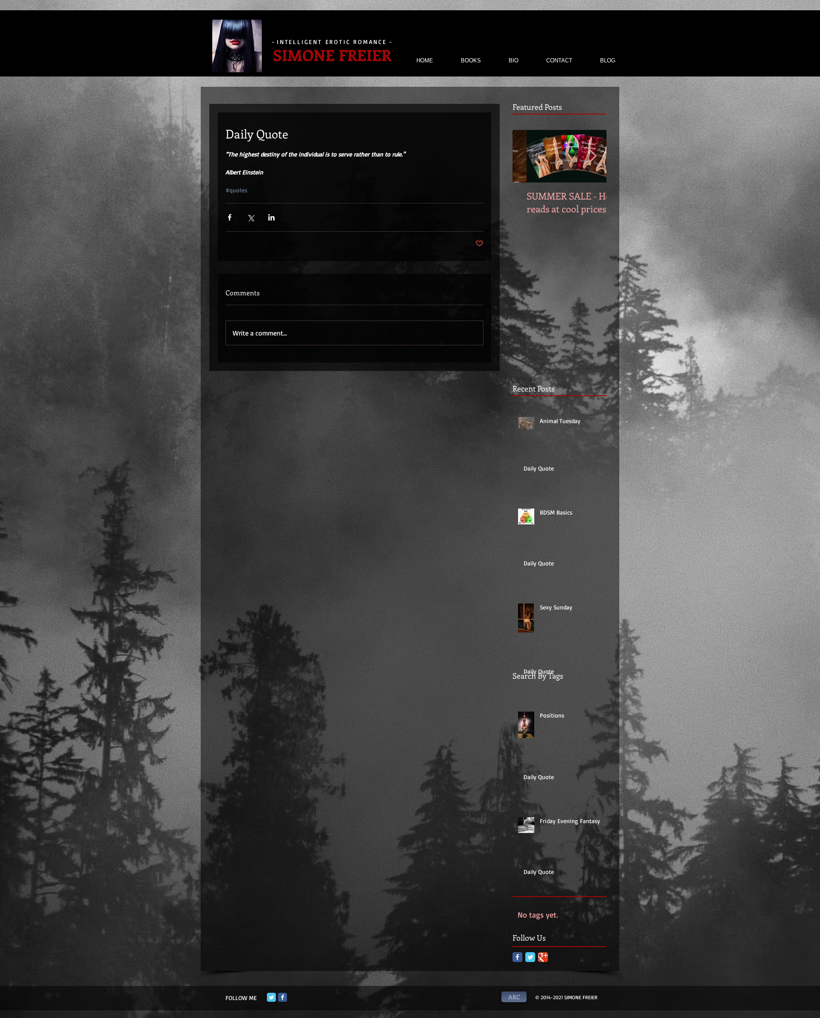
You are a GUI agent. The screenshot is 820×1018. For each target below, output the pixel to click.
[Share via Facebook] (230, 217)
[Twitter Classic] (530, 957)
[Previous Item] (526, 156)
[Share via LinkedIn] (271, 217)
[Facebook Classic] (517, 957)
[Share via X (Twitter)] (250, 217)
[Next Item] (593, 156)
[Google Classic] (543, 957)
